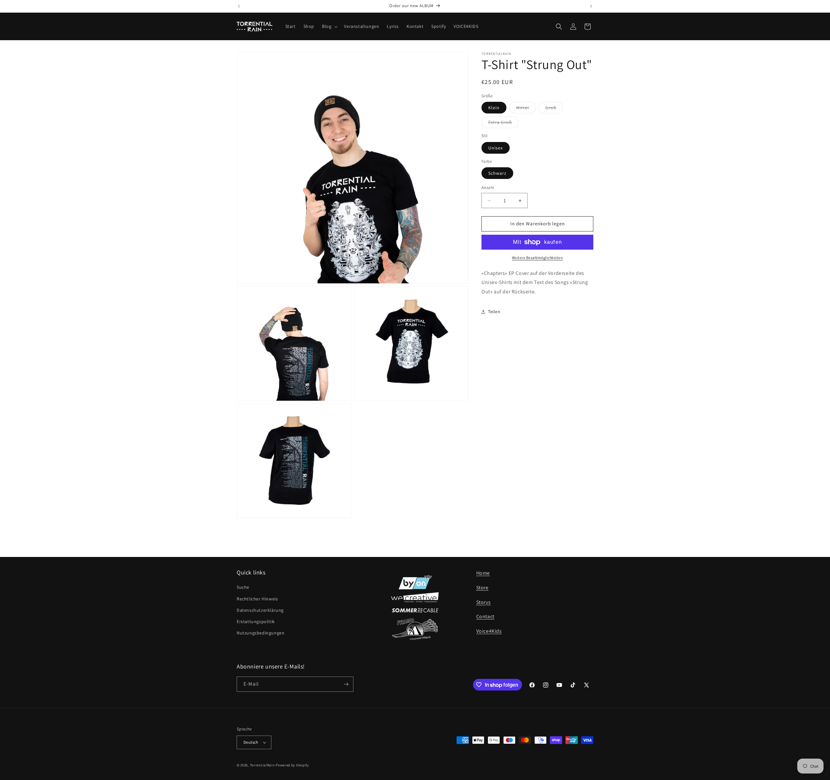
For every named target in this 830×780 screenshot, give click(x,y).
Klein (494, 108)
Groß (554, 109)
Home (483, 573)
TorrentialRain (262, 765)
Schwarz (497, 173)
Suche (243, 587)
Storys (483, 602)
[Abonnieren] (346, 684)
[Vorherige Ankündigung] (239, 6)
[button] (329, 26)
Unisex (495, 148)
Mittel (526, 109)
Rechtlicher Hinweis (257, 599)
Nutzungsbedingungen (260, 633)
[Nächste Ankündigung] (591, 6)
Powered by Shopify (292, 765)
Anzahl (487, 188)
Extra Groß (503, 123)
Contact (485, 616)
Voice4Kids (489, 631)
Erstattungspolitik (256, 621)
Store (482, 587)
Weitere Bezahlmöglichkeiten (537, 257)
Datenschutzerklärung (260, 610)
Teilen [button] (494, 312)
